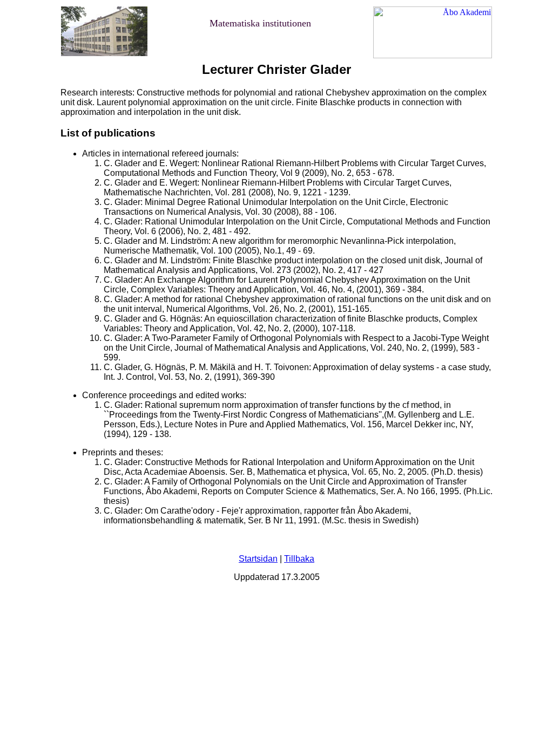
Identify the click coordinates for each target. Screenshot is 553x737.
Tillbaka (299, 558)
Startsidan (258, 558)
